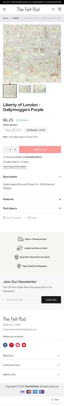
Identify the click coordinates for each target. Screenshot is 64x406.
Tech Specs (10, 208)
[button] (4, 9)
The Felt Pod (32, 386)
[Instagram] (17, 345)
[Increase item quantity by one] (15, 149)
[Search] (53, 9)
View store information (14, 166)
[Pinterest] (11, 345)
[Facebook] (5, 345)
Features (8, 199)
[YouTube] (24, 345)
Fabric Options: (10, 125)
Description (10, 176)
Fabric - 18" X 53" (13, 130)
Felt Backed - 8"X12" (36, 130)
